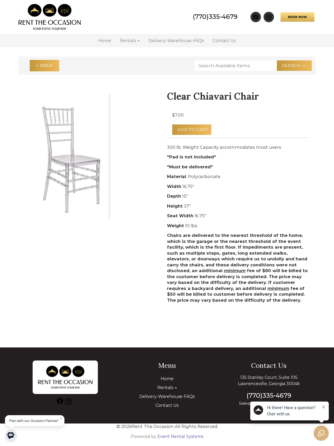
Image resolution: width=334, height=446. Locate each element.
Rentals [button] (128, 40)
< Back (44, 65)
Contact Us (224, 40)
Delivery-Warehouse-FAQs (176, 40)
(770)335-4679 (215, 16)
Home (104, 40)
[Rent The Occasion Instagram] (269, 17)
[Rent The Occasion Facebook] (255, 17)
